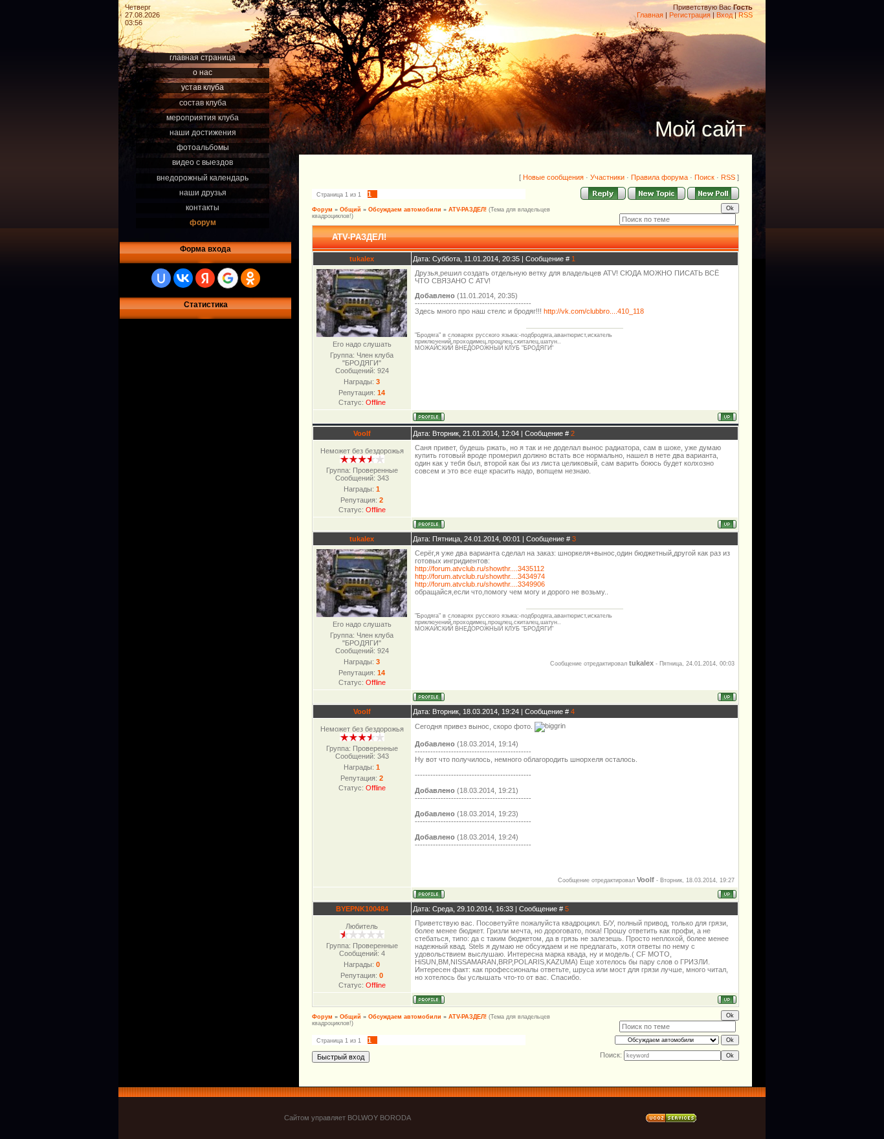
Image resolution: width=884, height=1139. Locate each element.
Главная (650, 15)
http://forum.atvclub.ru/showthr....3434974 (480, 576)
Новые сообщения (553, 177)
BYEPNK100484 (362, 909)
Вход (724, 15)
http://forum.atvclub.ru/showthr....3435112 (479, 568)
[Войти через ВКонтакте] (183, 278)
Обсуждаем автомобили (404, 209)
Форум (322, 209)
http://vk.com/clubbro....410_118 (594, 311)
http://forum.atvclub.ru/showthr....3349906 (480, 584)
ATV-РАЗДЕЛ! (467, 209)
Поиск (704, 177)
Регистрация (690, 15)
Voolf (362, 433)
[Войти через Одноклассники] (250, 278)
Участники (607, 177)
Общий (350, 209)
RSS (745, 15)
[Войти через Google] (227, 278)
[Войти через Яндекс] (205, 278)
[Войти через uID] (161, 278)
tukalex (361, 259)
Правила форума (659, 177)
